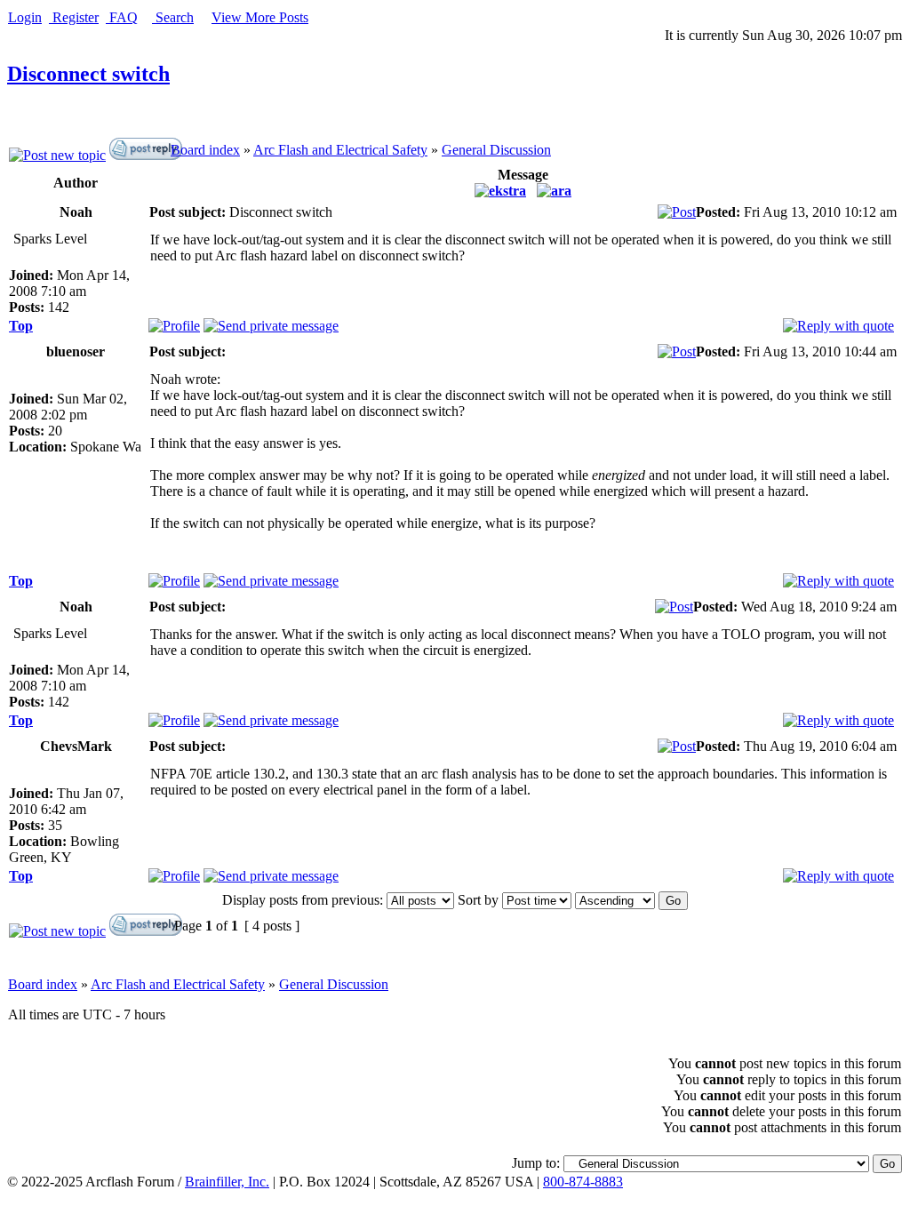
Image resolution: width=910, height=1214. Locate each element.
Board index (205, 149)
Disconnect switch (88, 73)
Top (21, 325)
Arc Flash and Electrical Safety (340, 149)
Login (25, 17)
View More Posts (260, 17)
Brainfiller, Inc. (227, 1181)
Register (74, 17)
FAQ (122, 17)
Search (173, 17)
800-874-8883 (583, 1181)
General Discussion (496, 149)
